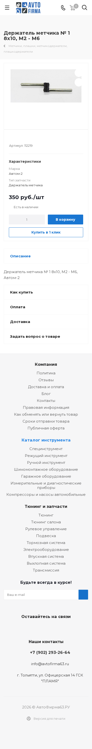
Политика (46, 373)
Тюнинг (46, 515)
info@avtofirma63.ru (50, 663)
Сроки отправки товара (46, 421)
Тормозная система (46, 542)
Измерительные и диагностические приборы (46, 485)
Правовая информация (46, 407)
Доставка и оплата (46, 386)
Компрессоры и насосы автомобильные (46, 494)
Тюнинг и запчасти (46, 506)
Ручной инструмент (46, 462)
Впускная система (46, 556)
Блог (46, 393)
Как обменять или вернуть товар (46, 414)
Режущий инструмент (46, 455)
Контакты (46, 400)
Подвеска (46, 535)
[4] (25, 139)
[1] (11, 139)
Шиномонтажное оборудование (46, 469)
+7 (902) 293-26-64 (50, 652)
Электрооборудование (46, 549)
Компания (46, 364)
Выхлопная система (46, 563)
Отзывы (46, 380)
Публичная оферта (46, 428)
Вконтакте (33, 628)
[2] (16, 139)
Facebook (45, 628)
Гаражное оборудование (46, 476)
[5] (30, 139)
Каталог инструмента (46, 440)
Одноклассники (57, 628)
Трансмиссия (46, 570)
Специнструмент (46, 448)
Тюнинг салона (46, 522)
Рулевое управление (46, 529)
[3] (20, 139)
